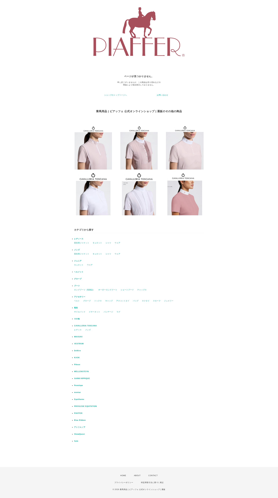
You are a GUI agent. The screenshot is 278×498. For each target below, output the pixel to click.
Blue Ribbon (80, 420)
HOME (123, 476)
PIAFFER (78, 413)
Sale (76, 441)
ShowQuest (79, 434)
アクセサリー (79, 297)
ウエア (90, 265)
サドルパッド (79, 312)
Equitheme (79, 399)
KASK (77, 358)
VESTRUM (79, 344)
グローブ (78, 279)
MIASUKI (78, 337)
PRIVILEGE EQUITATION (85, 406)
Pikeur (77, 365)
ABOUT (137, 476)
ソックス (98, 301)
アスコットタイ (122, 301)
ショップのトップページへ (115, 95)
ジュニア (78, 261)
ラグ (118, 312)
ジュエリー (168, 301)
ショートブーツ (127, 290)
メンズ (77, 250)
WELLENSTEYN (81, 371)
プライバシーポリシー (123, 482)
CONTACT (153, 476)
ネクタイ (146, 301)
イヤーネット (94, 312)
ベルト (77, 301)
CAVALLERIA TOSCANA (85, 326)
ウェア (117, 243)
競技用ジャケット (81, 243)
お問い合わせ (162, 95)
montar (77, 392)
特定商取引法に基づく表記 (152, 482)
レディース (79, 239)
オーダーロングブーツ (107, 290)
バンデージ (108, 312)
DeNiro (77, 351)
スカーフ (157, 301)
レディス (78, 330)
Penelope (78, 385)
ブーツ (77, 286)
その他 (77, 319)
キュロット (97, 243)
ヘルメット (79, 272)
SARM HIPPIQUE (82, 378)
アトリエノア (79, 427)
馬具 (76, 308)
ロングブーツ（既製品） (84, 290)
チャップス (142, 290)
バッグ (136, 301)
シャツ (108, 243)
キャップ (109, 301)
